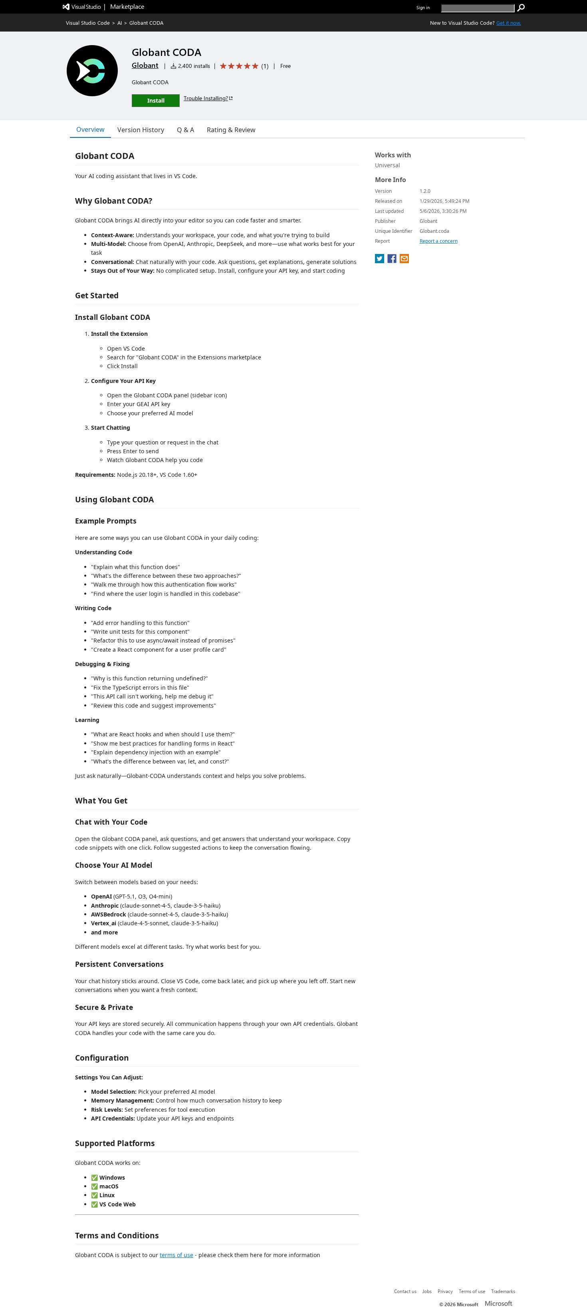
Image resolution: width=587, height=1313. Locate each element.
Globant (145, 65)
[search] (521, 8)
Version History (140, 129)
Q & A (185, 129)
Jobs (427, 1291)
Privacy (445, 1291)
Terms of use (472, 1291)
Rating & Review (231, 129)
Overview (90, 129)
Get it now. (508, 22)
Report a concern (439, 241)
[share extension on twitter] (380, 260)
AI (119, 22)
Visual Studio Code (88, 22)
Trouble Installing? (206, 98)
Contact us (405, 1291)
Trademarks (503, 1291)
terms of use (176, 1255)
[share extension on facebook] (393, 260)
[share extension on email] (404, 260)
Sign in (423, 7)
